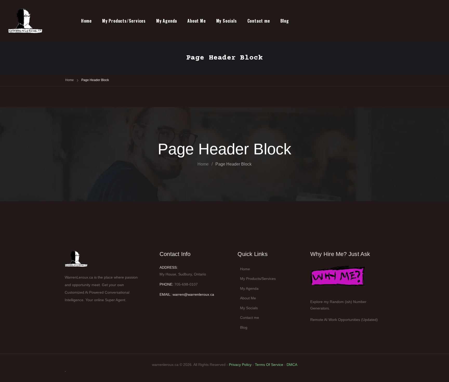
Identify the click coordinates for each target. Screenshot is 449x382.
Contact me (258, 21)
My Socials (226, 21)
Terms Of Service (269, 365)
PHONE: (166, 284)
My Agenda (166, 21)
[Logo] (31, 20)
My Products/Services (124, 21)
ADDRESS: (169, 267)
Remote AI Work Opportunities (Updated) (344, 320)
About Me (196, 21)
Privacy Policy (240, 365)
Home (86, 21)
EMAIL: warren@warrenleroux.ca (187, 294)
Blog (284, 21)
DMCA (292, 365)
